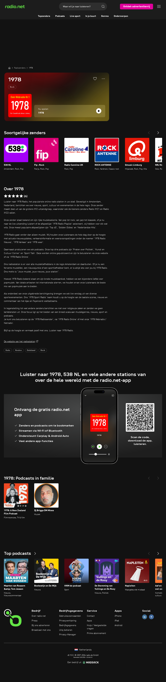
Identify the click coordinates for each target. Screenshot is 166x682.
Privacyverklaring (67, 621)
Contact (91, 616)
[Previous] (149, 131)
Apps (89, 621)
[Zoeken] (103, 6)
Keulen (18, 350)
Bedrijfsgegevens (67, 625)
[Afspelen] (98, 110)
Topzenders (44, 16)
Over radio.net (39, 616)
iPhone (118, 616)
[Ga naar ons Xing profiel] (151, 617)
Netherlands (85, 650)
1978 (41, 113)
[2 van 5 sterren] (10, 196)
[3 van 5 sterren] (13, 196)
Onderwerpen (121, 16)
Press (34, 621)
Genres (105, 16)
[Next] (158, 131)
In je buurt (90, 16)
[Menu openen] (159, 6)
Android (118, 625)
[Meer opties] (103, 79)
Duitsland (31, 350)
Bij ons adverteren (41, 625)
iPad (117, 621)
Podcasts (60, 16)
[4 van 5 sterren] (17, 196)
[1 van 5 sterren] (6, 196)
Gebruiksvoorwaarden (70, 616)
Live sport (75, 16)
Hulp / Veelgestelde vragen (96, 627)
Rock (12, 87)
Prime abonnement (96, 633)
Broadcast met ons (41, 630)
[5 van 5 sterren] (21, 196)
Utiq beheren (65, 630)
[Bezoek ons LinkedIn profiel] (144, 617)
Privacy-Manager (67, 635)
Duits (8, 350)
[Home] (9, 68)
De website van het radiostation (19, 341)
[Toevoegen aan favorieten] (95, 78)
